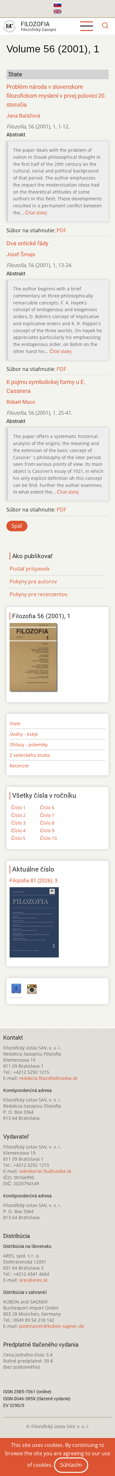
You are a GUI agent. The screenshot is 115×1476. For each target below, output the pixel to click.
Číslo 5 (18, 838)
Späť (17, 525)
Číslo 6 (47, 807)
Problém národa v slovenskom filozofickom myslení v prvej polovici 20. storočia (56, 96)
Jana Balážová (23, 116)
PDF (61, 230)
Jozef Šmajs (20, 254)
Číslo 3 (18, 823)
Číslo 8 (47, 823)
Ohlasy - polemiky (29, 745)
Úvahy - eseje (24, 734)
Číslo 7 (47, 815)
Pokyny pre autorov (33, 581)
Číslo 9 (47, 830)
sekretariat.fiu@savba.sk (45, 1171)
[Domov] (9, 26)
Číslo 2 (18, 815)
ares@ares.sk (33, 1280)
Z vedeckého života (30, 755)
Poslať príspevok (30, 568)
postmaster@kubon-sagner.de (51, 1326)
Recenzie (19, 766)
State (15, 723)
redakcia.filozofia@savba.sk (48, 1078)
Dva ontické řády (27, 243)
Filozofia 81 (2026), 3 (33, 881)
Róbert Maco (20, 402)
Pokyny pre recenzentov (38, 594)
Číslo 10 (48, 838)
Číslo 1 (18, 807)
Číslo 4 (18, 830)
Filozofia (35, 24)
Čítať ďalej (36, 213)
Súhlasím (71, 1464)
